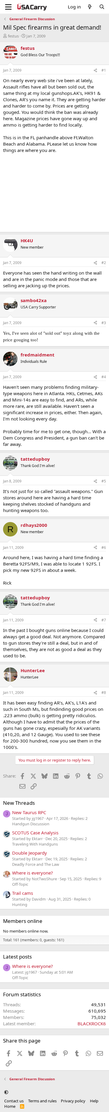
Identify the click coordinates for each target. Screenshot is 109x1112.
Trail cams (22, 893)
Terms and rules (42, 1101)
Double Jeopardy (29, 853)
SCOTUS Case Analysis (35, 833)
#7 (103, 620)
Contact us (14, 1101)
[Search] (102, 6)
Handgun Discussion (30, 824)
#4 (103, 376)
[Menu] (8, 7)
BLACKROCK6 (92, 1023)
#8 (103, 692)
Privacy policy (73, 1101)
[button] (6, 1092)
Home (9, 1106)
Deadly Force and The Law (35, 864)
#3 (103, 322)
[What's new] (90, 6)
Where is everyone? (32, 873)
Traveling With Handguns (35, 844)
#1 (103, 70)
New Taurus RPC (29, 812)
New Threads (19, 802)
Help (94, 1101)
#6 (103, 547)
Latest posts (17, 956)
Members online (22, 920)
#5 (103, 481)
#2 (103, 262)
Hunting (19, 904)
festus (13, 36)
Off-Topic (20, 884)
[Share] (95, 70)
